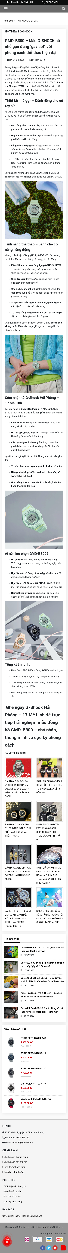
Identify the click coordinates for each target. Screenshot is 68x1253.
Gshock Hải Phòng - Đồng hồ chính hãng (22, 1216)
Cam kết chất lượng (13, 1172)
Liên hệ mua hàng (12, 1201)
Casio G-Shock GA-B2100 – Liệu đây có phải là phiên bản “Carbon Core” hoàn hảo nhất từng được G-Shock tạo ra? (42, 981)
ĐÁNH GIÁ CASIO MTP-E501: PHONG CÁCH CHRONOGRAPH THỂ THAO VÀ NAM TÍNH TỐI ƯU (48, 832)
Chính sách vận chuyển (15, 1162)
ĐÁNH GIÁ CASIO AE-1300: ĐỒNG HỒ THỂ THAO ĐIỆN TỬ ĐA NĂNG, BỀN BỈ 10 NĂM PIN (49, 787)
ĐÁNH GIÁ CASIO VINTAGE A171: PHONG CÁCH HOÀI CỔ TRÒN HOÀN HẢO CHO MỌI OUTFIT (18, 873)
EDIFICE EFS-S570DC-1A (33, 1068)
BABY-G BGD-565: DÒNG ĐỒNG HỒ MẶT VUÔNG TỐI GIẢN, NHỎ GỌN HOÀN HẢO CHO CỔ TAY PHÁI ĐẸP (49, 916)
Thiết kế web (42, 1227)
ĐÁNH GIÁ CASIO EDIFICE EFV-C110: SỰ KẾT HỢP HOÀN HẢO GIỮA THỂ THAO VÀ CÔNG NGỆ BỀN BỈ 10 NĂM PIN (48, 875)
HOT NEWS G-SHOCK (27, 20)
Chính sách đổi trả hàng (15, 1157)
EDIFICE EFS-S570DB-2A (33, 1053)
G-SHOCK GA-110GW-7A (33, 1083)
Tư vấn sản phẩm (12, 1191)
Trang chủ (7, 20)
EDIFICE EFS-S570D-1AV (33, 1038)
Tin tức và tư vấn (12, 1196)
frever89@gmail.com (22, 1142)
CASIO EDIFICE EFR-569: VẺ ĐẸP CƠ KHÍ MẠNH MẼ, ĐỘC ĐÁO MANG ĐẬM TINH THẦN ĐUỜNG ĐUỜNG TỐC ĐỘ (18, 918)
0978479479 (52, 2)
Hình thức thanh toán (14, 1167)
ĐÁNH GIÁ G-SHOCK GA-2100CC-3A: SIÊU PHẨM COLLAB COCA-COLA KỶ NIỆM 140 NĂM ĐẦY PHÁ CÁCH (17, 789)
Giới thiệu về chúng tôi (14, 1186)
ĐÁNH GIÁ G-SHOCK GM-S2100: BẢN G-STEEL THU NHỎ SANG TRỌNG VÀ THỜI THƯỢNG (18, 830)
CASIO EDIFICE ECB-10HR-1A (36, 1099)
